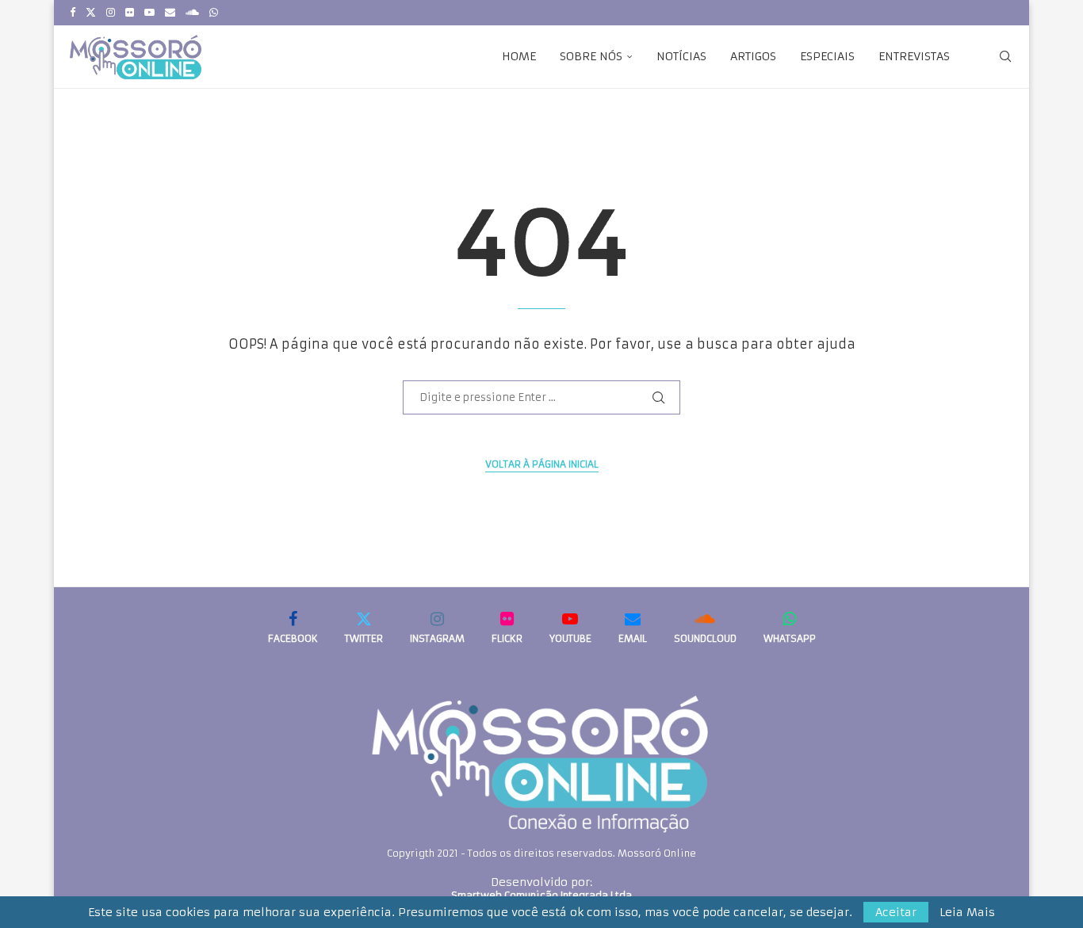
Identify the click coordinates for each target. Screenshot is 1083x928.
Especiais (827, 56)
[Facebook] (72, 12)
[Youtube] (149, 12)
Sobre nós (591, 56)
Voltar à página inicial (542, 464)
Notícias (681, 56)
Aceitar (896, 912)
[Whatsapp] (213, 12)
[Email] (170, 12)
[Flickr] (129, 12)
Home (519, 56)
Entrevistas (914, 56)
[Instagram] (110, 12)
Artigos (753, 56)
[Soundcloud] (192, 12)
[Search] (1005, 56)
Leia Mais (967, 912)
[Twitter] (91, 12)
